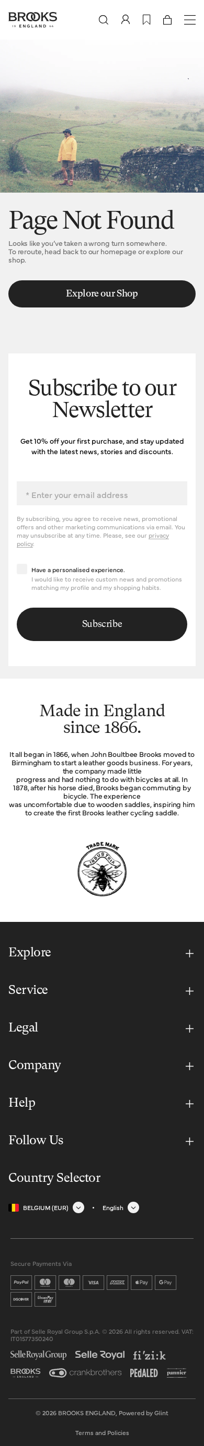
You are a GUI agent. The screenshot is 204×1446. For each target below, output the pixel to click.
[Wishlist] (147, 20)
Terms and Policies (102, 1432)
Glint (161, 1412)
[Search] (103, 19)
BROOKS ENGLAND (87, 1412)
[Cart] (167, 19)
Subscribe (102, 624)
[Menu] (190, 19)
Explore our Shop (102, 294)
